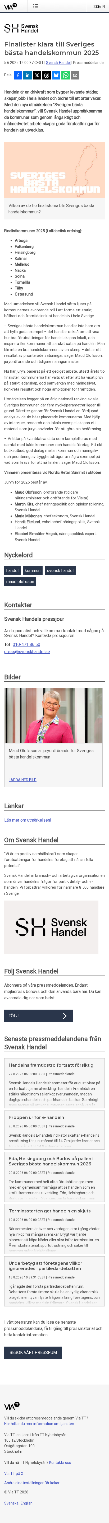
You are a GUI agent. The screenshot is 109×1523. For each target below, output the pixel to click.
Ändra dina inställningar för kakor (32, 1483)
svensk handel (60, 570)
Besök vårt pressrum (33, 1352)
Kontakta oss (60, 1462)
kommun (32, 570)
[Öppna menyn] (36, 6)
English (27, 1503)
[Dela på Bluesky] (56, 76)
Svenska (11, 1503)
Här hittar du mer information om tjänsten (39, 1424)
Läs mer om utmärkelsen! (27, 820)
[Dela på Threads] (46, 76)
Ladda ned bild (23, 780)
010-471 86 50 (26, 644)
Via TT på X (13, 1474)
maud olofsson (20, 581)
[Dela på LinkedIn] (27, 76)
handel (12, 570)
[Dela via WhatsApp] (65, 76)
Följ (13, 1015)
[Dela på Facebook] (18, 76)
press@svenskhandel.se (27, 651)
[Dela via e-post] (75, 76)
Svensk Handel (58, 62)
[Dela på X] (37, 76)
